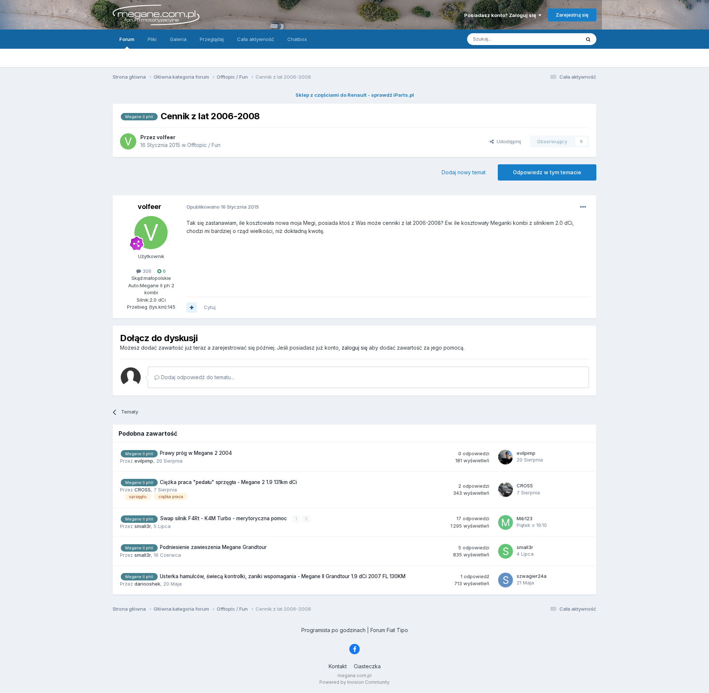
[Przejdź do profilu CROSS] (505, 489)
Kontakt (338, 666)
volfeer (149, 206)
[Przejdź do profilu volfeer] (128, 141)
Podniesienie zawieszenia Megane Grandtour (213, 547)
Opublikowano (222, 207)
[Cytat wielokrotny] (191, 307)
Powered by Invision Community (354, 682)
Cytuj (210, 307)
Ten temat (559, 39)
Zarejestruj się (572, 15)
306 (146, 271)
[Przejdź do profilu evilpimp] (505, 457)
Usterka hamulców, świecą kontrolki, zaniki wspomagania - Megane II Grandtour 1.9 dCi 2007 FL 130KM (282, 576)
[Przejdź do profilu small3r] (505, 551)
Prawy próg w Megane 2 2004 (196, 453)
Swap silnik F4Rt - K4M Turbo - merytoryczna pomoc (224, 518)
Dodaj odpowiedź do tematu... (197, 377)
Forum (126, 39)
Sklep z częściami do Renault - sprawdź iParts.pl (354, 95)
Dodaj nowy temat (464, 172)
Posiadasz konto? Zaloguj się (501, 15)
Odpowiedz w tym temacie (547, 172)
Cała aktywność (255, 39)
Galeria (178, 39)
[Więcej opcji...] (583, 207)
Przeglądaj (212, 39)
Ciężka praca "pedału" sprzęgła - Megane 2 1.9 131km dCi (228, 482)
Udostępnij (507, 141)
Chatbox (297, 39)
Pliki (152, 39)
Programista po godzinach (333, 630)
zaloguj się (354, 347)
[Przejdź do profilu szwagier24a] (505, 580)
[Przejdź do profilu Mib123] (505, 522)
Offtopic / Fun (203, 145)
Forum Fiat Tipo (389, 630)
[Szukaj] (588, 39)
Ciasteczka (367, 666)
